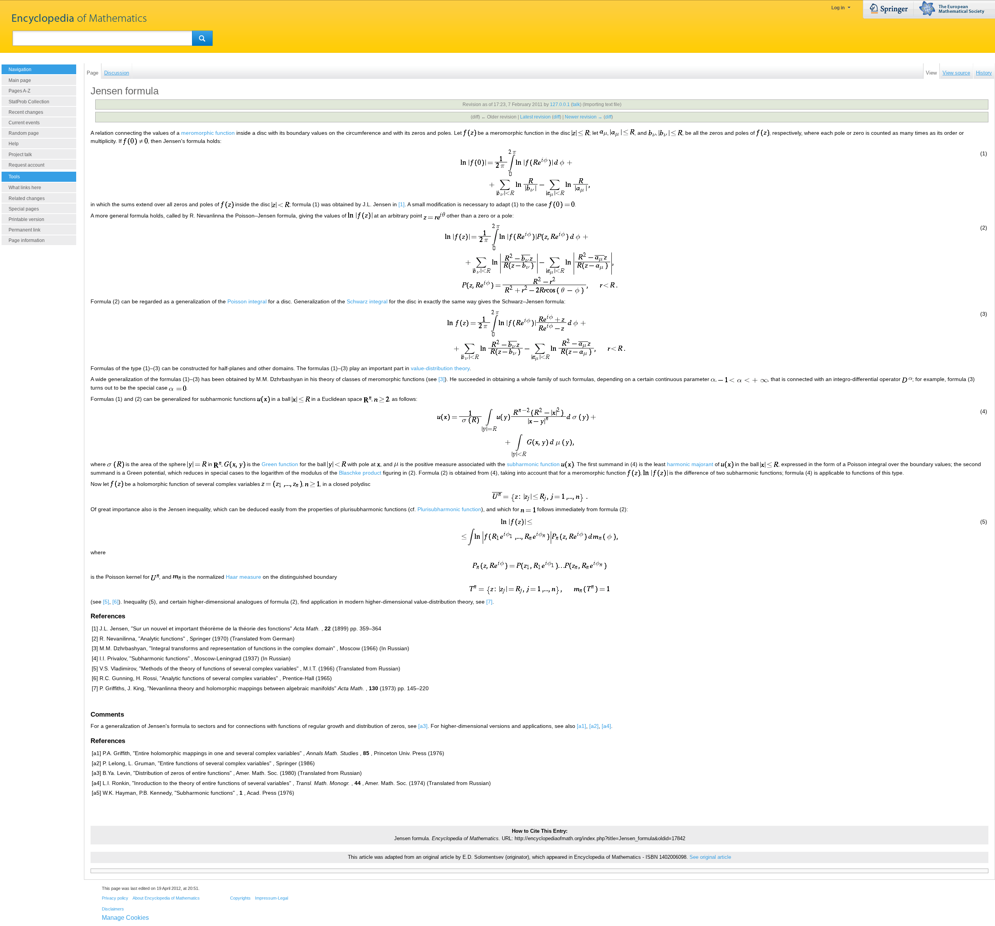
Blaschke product (360, 473)
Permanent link (24, 230)
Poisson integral (247, 301)
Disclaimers (113, 909)
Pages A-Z (19, 91)
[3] (441, 379)
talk (576, 104)
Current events (24, 122)
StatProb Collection (29, 101)
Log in (838, 7)
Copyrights (240, 898)
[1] (401, 204)
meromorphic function (208, 133)
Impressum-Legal (271, 898)
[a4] (606, 726)
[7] (489, 602)
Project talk (20, 154)
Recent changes (26, 112)
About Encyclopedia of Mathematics (166, 898)
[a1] (581, 726)
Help (14, 143)
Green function (280, 464)
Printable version (26, 219)
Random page (24, 133)
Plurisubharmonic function (449, 509)
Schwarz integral (367, 301)
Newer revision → (583, 117)
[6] (115, 602)
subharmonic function (533, 464)
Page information (27, 240)
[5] (106, 602)
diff (556, 117)
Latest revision (535, 117)
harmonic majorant (690, 464)
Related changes (27, 198)
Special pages (24, 209)
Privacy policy (115, 898)
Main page (20, 80)
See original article (710, 857)
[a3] (423, 726)
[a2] (594, 726)
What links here (25, 187)
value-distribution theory (440, 368)
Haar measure (243, 577)
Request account (26, 165)
